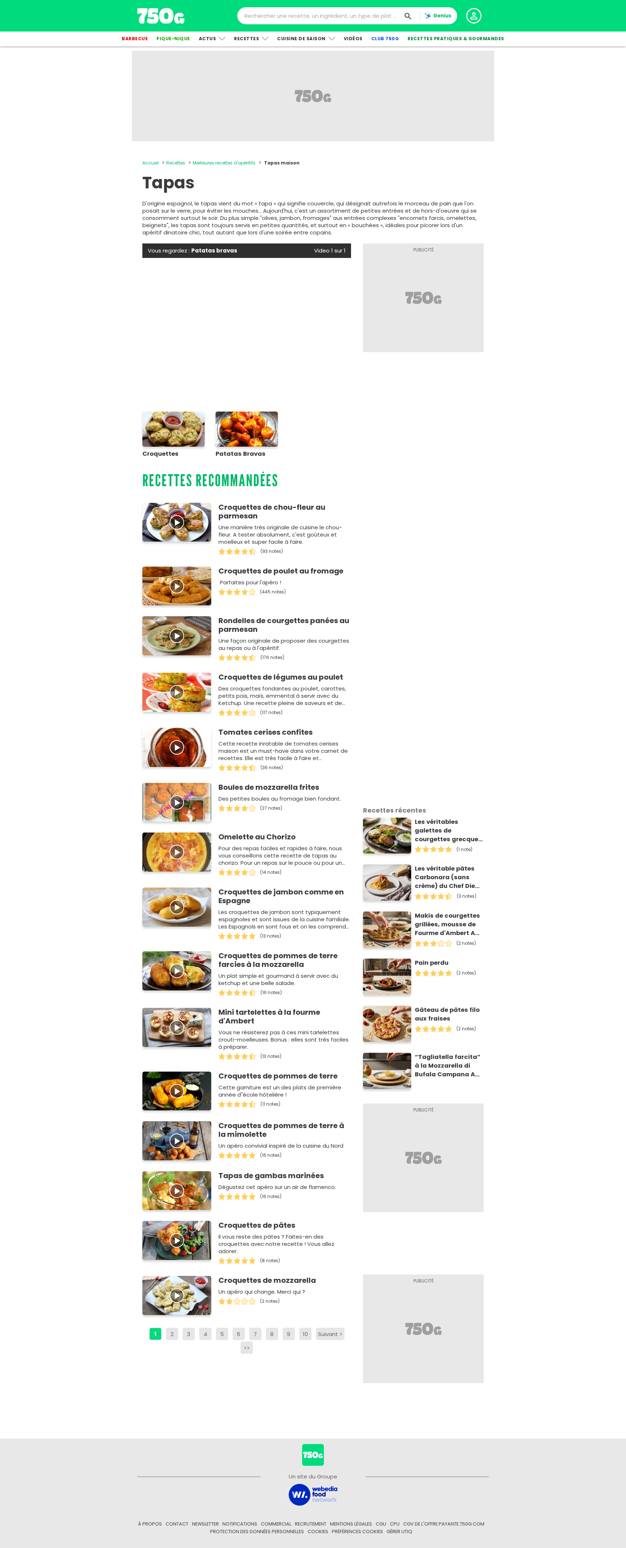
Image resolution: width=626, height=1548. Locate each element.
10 (305, 1334)
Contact (177, 1524)
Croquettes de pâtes (256, 1225)
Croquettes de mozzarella (267, 1280)
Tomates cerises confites (265, 732)
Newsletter (205, 1524)
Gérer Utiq (399, 1531)
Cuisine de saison (301, 39)
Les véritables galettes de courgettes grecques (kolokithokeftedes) (448, 831)
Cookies (318, 1531)
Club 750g (385, 39)
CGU (381, 1524)
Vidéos (353, 39)
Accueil (150, 163)
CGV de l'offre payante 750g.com (443, 1524)
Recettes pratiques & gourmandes (456, 39)
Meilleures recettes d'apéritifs (224, 163)
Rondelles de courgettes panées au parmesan (283, 625)
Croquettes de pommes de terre (278, 1076)
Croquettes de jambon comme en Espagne (281, 896)
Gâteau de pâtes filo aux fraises (447, 1014)
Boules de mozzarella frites (268, 787)
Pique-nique (173, 39)
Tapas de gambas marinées (271, 1175)
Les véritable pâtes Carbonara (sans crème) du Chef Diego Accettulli (449, 877)
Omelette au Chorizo (257, 837)
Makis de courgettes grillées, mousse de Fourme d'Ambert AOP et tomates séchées (449, 924)
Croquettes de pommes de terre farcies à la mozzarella (278, 960)
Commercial (276, 1524)
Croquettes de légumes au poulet (280, 677)
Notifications (239, 1524)
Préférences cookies (357, 1531)
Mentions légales (351, 1524)
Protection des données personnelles (257, 1531)
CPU (395, 1524)
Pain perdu (431, 963)
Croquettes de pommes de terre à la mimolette (281, 1130)
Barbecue (135, 39)
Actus (207, 39)
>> (247, 1348)
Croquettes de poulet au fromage (280, 571)
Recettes (246, 39)
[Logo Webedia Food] (313, 1494)
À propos (150, 1524)
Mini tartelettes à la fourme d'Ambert (269, 1016)
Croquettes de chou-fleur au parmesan (271, 511)
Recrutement (310, 1524)
